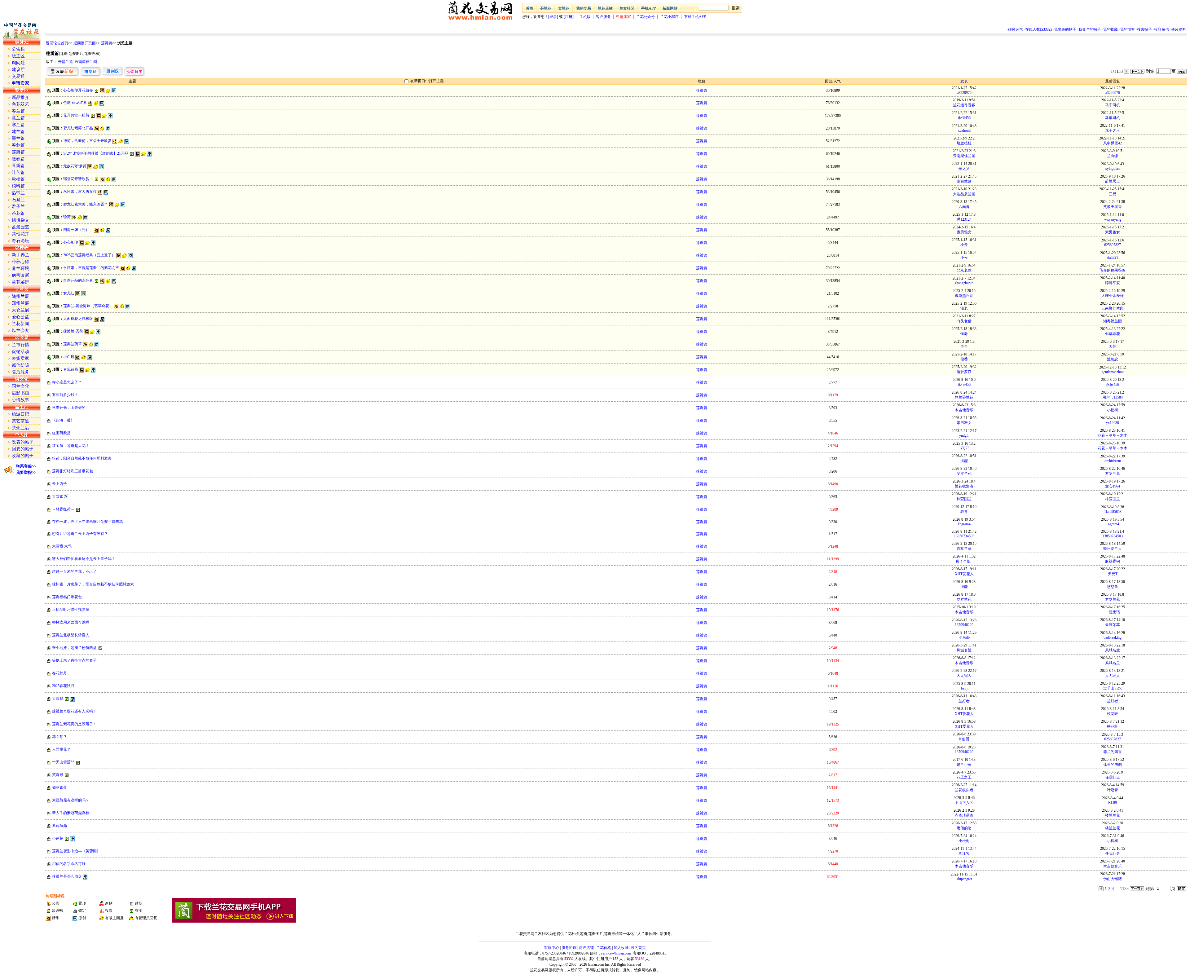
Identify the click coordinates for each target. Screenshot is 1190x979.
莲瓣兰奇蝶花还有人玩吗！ (74, 711)
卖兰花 (563, 8)
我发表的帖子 (1065, 29)
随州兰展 (20, 296)
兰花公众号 (645, 17)
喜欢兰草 (964, 548)
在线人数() (1038, 29)
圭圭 (964, 346)
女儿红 (68, 293)
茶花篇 (18, 213)
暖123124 (964, 219)
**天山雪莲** (63, 762)
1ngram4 (964, 524)
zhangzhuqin (964, 283)
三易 (1112, 194)
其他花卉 (20, 234)
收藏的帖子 (22, 455)
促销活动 (20, 351)
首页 (529, 8)
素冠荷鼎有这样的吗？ (70, 800)
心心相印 (70, 242)
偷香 (964, 359)
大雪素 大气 (62, 546)
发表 (964, 81)
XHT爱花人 (964, 574)
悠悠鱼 (1112, 586)
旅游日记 (20, 414)
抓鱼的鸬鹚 (1112, 764)
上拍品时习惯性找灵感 (70, 609)
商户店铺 (586, 948)
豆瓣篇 (18, 165)
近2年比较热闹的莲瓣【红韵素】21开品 (95, 153)
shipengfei (964, 879)
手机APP (648, 8)
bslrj (964, 688)
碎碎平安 (1112, 283)
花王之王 (1112, 130)
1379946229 (964, 625)
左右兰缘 (964, 181)
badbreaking (1113, 637)
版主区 (18, 56)
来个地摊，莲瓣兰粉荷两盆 (74, 648)
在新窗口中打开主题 (427, 81)
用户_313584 (1112, 397)
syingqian (1112, 168)
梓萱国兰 (964, 499)
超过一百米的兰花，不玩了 (74, 571)
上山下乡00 (964, 802)
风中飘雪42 (1112, 143)
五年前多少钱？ (65, 395)
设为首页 (638, 948)
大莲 (1112, 346)
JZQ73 (964, 448)
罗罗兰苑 (964, 473)
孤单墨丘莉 (964, 295)
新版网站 (670, 8)
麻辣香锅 (1112, 561)
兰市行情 (20, 344)
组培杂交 (20, 220)
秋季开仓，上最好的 (69, 407)
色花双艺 (20, 104)
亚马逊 (964, 637)
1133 (1124, 888)
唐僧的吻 (964, 828)
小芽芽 (57, 838)
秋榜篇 (18, 179)
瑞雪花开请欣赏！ (78, 179)
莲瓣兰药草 (72, 344)
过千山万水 (1112, 688)
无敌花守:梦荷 (74, 166)
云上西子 (59, 484)
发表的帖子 (22, 442)
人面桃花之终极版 (78, 318)
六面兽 (964, 207)
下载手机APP (695, 17)
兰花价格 (603, 948)
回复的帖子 (22, 449)
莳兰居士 (1112, 181)
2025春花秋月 (63, 686)
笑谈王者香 (1112, 207)
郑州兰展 (20, 303)
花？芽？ (59, 736)
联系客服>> (26, 466)
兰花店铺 (605, 8)
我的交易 (583, 8)
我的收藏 (1110, 29)
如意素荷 (59, 787)
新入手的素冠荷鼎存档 (70, 813)
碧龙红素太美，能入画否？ (85, 204)
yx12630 (1112, 423)
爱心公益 (20, 317)
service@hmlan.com (616, 953)
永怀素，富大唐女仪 (80, 191)
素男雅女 (964, 232)
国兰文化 (20, 386)
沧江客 (964, 853)
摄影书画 (20, 393)
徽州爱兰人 (1112, 548)
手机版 (585, 17)
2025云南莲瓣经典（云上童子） (89, 255)
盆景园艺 (20, 227)
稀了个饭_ (964, 561)
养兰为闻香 (1112, 752)
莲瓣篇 (106, 43)
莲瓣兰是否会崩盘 (67, 876)
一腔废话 (1112, 612)
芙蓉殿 (57, 775)
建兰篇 (18, 131)
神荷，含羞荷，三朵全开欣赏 (87, 141)
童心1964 (1112, 486)
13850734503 (964, 536)
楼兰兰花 (1112, 815)
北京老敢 (964, 270)
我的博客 (1127, 29)
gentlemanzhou (1113, 372)
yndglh (964, 435)
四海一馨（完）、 (78, 229)
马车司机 (1112, 105)
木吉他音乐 (964, 410)
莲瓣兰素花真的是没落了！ (74, 724)
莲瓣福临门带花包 (67, 597)
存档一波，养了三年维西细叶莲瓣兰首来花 (87, 521)
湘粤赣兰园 (1112, 321)
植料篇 (18, 186)
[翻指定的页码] (1182, 71)
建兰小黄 (964, 764)
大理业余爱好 (1112, 295)
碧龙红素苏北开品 (78, 128)
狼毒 (964, 511)
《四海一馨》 (63, 420)
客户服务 (603, 17)
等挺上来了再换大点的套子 (74, 660)
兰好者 (964, 701)
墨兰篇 (18, 138)
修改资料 (1178, 29)
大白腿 (57, 698)
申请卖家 (623, 17)
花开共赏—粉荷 (76, 115)
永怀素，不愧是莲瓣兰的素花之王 (91, 268)
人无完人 (964, 675)
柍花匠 (1112, 714)
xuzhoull (964, 130)
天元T (1112, 574)
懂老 (964, 308)
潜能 (964, 461)
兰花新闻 (20, 323)
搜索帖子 (1144, 29)
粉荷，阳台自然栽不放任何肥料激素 (82, 458)
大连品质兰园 (964, 194)
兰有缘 (1112, 156)
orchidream (1112, 461)
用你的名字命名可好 (69, 864)
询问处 (18, 62)
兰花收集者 (964, 486)
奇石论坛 (20, 240)
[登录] (553, 17)
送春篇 (18, 159)
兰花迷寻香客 (964, 105)
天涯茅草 (1112, 625)
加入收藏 (621, 948)
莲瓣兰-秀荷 (73, 331)
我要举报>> (26, 472)
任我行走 (1112, 777)
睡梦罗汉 (964, 372)
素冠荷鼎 (70, 369)
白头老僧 (964, 321)
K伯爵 (964, 739)
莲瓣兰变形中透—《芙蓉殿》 (76, 851)
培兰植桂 (964, 143)
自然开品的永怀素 (78, 280)
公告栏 (18, 49)
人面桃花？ (61, 749)
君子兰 (18, 206)
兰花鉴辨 (20, 282)
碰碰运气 (1015, 29)
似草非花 (1112, 334)
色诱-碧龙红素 (75, 102)
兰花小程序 (669, 17)
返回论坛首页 (57, 43)
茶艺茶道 (20, 421)
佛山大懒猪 (1112, 879)
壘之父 (964, 168)
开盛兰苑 (65, 62)
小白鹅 (68, 357)
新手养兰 (20, 255)
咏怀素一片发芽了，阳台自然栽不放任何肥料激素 (93, 584)
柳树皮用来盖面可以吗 (70, 622)
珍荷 (67, 217)
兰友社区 (626, 8)
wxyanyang (1112, 219)
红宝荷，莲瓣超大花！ (70, 445)
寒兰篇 (18, 124)
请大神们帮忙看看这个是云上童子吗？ (83, 559)
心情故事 (20, 400)
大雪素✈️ (60, 496)
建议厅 (18, 69)
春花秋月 (59, 673)
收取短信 (1161, 29)
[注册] (569, 17)
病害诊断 (20, 275)
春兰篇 (18, 111)
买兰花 (545, 8)
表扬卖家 (20, 358)
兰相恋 (1112, 359)
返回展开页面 (84, 43)
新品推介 (20, 97)
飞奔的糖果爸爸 (1113, 270)
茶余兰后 (20, 428)
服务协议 (569, 948)
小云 (964, 245)
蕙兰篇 (18, 118)
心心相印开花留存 (78, 90)
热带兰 (18, 193)
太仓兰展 (20, 310)
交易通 (18, 76)
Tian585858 (1113, 511)
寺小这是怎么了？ (67, 382)
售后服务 (20, 372)
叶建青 (1112, 790)
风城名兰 (964, 650)
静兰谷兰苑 (964, 397)
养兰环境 (20, 268)
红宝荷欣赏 (61, 433)
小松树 (1112, 410)
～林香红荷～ (63, 509)
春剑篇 (18, 145)
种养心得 (20, 261)
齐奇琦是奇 (964, 815)
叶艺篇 (18, 172)
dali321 (1112, 257)
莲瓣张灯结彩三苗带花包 (72, 471)
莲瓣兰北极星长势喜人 (70, 635)
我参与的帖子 (1089, 29)
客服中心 (551, 948)
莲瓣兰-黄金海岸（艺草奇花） (88, 306)
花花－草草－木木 (1112, 435)
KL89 (1112, 802)
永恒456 (964, 118)
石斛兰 (18, 199)
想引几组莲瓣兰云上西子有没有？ (80, 533)
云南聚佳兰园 (86, 62)
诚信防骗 (20, 365)
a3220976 (964, 92)
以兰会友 (20, 330)
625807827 (1112, 245)
